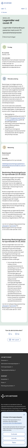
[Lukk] (24, 415)
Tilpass (14, 442)
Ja (11, 334)
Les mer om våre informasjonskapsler (12, 423)
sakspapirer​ (5, 306)
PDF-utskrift (15, 340)
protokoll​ (13, 306)
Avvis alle (14, 438)
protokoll (13, 226)
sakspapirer (5, 226)
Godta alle (14, 434)
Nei (18, 334)
